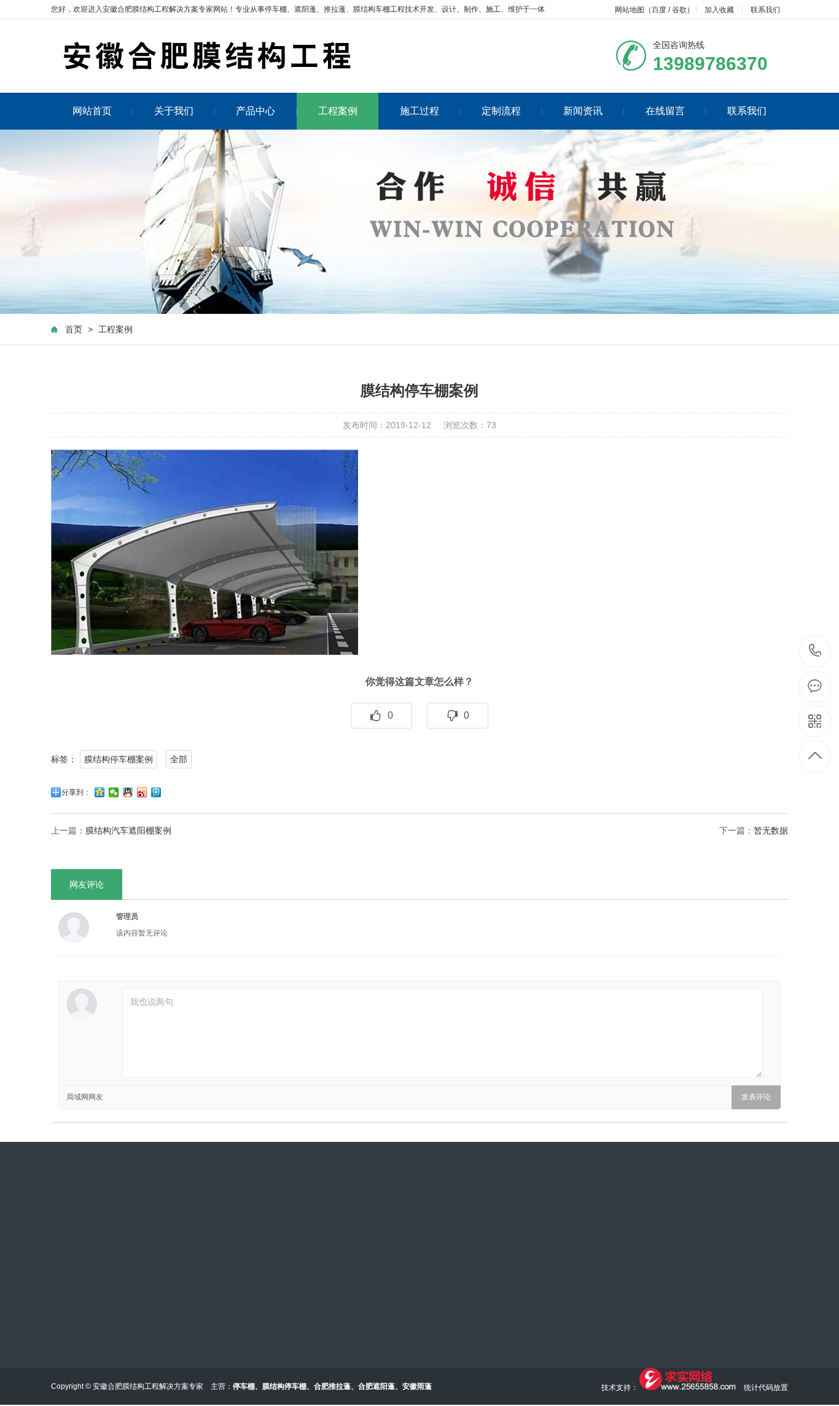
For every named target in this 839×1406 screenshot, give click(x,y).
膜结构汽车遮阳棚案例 (128, 830)
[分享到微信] (114, 792)
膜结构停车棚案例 (118, 759)
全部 (178, 759)
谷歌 (679, 10)
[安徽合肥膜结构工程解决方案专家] (303, 55)
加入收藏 (719, 10)
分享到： (76, 792)
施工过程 (419, 111)
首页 (73, 329)
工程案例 (337, 111)
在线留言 (665, 111)
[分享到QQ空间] (100, 792)
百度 (659, 10)
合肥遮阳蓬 (376, 1386)
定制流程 (501, 111)
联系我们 (765, 10)
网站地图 (629, 10)
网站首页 (92, 111)
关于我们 (173, 111)
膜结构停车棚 (284, 1386)
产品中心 (255, 111)
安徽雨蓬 (417, 1386)
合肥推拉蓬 (332, 1386)
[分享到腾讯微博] (156, 792)
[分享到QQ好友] (128, 792)
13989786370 (815, 651)
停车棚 (276, 9)
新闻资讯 (583, 111)
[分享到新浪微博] (142, 792)
